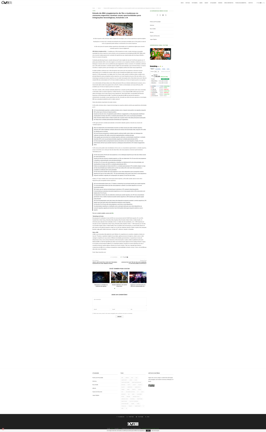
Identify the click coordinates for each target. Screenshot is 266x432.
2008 (112, 428)
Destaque (123, 384)
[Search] (264, 3)
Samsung (128, 396)
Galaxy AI (140, 384)
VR (126, 408)
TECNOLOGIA (123, 406)
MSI (129, 394)
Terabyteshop (137, 406)
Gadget (206, 2)
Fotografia (194, 2)
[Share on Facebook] (123, 257)
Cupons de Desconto (155, 35)
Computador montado (136, 382)
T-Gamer (132, 403)
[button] (94, 280)
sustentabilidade (124, 403)
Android (127, 377)
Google (139, 389)
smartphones (124, 401)
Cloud (136, 380)
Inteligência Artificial (130, 391)
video (122, 408)
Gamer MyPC (129, 387)
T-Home (138, 403)
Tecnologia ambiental (240, 2)
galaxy (134, 384)
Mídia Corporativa (228, 2)
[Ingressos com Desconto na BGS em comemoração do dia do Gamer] (138, 277)
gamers (122, 389)
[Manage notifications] (3, 429)
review (122, 396)
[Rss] (261, 3)
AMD (122, 377)
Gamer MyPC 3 (137, 387)
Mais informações (155, 430)
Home (93, 8)
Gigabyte (134, 389)
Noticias (188, 2)
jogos (142, 391)
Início (182, 2)
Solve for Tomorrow (133, 401)
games (128, 389)
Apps (132, 377)
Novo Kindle (153, 28)
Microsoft (123, 394)
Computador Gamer (125, 382)
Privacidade (144, 428)
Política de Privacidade (155, 21)
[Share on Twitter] (124, 257)
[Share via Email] (127, 257)
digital (129, 384)
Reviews (220, 2)
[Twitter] (258, 3)
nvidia (133, 394)
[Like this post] (121, 257)
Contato (250, 2)
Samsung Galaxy (136, 396)
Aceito (148, 430)
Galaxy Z (123, 387)
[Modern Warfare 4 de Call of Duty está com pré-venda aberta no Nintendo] (119, 277)
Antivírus (152, 25)
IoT (138, 391)
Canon (130, 380)
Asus (136, 377)
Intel (122, 391)
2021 (120, 428)
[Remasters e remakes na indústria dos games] (101, 277)
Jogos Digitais (153, 39)
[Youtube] (260, 3)
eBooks (152, 32)
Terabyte (130, 406)
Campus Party (124, 380)
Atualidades (213, 2)
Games (200, 2)
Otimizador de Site (155, 428)
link (112, 213)
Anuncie (149, 428)
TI (143, 406)
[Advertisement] (162, 157)
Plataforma (139, 394)
